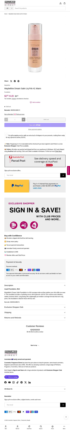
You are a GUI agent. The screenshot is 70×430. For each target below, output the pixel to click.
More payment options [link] (35, 129)
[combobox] (35, 8)
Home (5, 13)
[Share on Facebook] (15, 81)
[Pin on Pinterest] (18, 81)
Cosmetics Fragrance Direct (14, 420)
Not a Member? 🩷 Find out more (14, 114)
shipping (14, 98)
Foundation (7, 92)
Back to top (34, 345)
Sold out (46, 119)
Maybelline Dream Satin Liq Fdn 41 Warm (18, 13)
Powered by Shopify (25, 420)
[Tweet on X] (11, 81)
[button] (65, 3)
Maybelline (7, 85)
